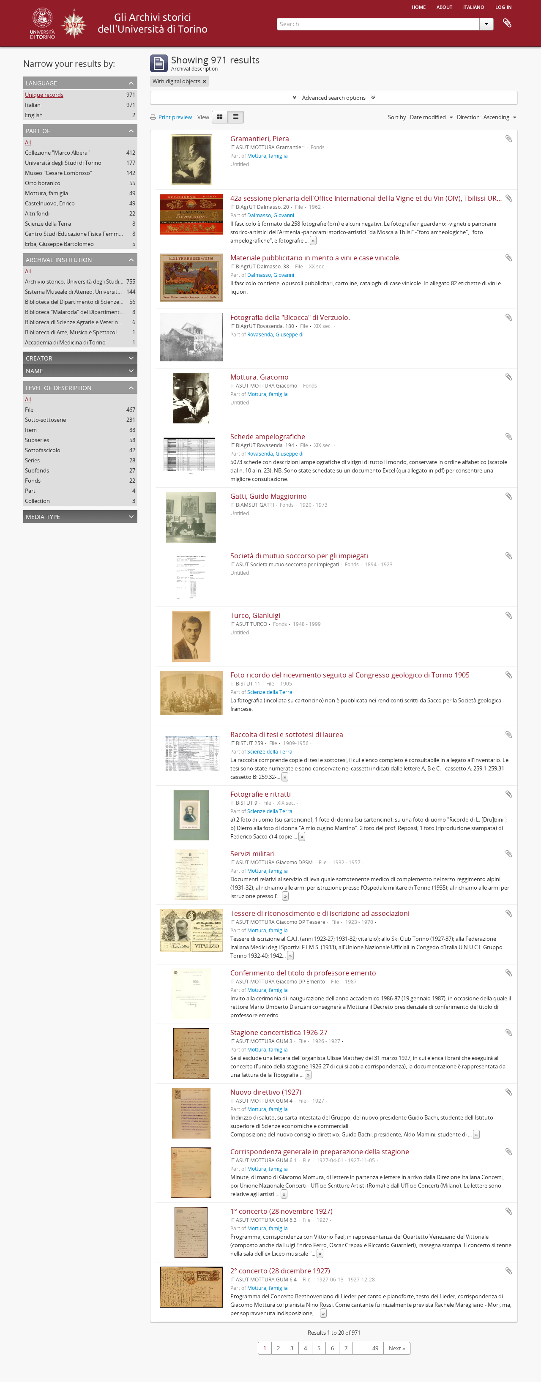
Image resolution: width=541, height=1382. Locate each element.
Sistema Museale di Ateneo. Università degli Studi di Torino (98, 291)
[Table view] (235, 117)
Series (32, 460)
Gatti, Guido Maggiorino (268, 496)
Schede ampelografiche (267, 436)
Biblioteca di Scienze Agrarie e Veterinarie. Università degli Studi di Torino (115, 322)
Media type (43, 516)
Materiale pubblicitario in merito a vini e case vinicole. (315, 257)
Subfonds (37, 470)
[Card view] (220, 117)
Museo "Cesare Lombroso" (58, 173)
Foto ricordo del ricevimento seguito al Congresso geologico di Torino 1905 (350, 675)
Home (419, 6)
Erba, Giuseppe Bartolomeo (59, 244)
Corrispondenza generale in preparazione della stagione (319, 1151)
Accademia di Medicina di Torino (65, 342)
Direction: (469, 117)
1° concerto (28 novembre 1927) (281, 1211)
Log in (503, 6)
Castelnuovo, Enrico (50, 203)
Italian (33, 105)
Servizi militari (252, 853)
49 (375, 1348)
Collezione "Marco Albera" (57, 152)
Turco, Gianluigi (255, 615)
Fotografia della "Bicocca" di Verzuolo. (290, 317)
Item (31, 430)
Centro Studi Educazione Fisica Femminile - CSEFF (86, 234)
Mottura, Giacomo (259, 377)
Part (30, 490)
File (29, 409)
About (444, 6)
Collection (37, 501)
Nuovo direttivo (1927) (265, 1092)
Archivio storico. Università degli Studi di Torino (84, 281)
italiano (473, 6)
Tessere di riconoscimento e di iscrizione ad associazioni (320, 913)
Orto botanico (42, 183)
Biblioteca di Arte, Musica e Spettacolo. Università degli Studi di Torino (112, 332)
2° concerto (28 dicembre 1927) (280, 1270)
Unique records (44, 94)
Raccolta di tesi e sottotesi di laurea (286, 734)
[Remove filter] (204, 81)
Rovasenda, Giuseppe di (275, 334)
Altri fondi (37, 213)
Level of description (59, 387)
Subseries (37, 440)
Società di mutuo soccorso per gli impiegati (299, 555)
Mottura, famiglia (46, 193)
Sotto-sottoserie (45, 419)
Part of (38, 130)
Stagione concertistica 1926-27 (279, 1032)
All (28, 142)
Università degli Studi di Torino (63, 163)
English (34, 115)
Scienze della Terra (48, 223)
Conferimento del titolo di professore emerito (303, 973)
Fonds (33, 480)
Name (34, 370)
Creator (39, 357)
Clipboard (507, 23)
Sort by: (397, 117)
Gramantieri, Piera (259, 138)
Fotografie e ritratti (260, 794)
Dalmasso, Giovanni (270, 215)
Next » (397, 1348)
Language (41, 82)
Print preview (174, 117)
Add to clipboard (509, 138)
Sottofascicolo (42, 450)
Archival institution (59, 259)
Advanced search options (334, 97)
